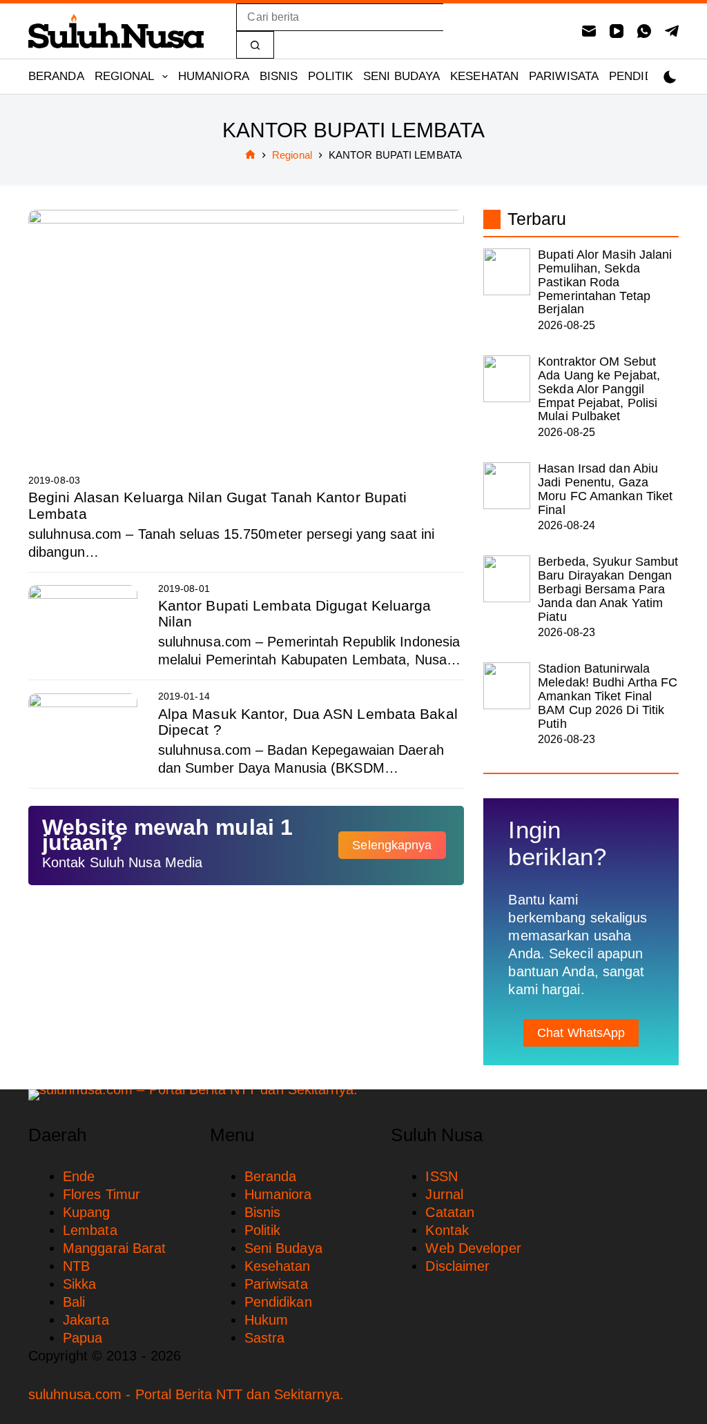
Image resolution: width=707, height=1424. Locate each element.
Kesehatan (484, 76)
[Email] (589, 31)
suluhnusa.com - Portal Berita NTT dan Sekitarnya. (186, 1394)
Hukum (266, 1319)
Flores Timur (101, 1194)
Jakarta (86, 1319)
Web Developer (473, 1248)
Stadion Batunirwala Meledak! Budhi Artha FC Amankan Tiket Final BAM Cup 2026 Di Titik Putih (607, 696)
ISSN (441, 1176)
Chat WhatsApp (581, 1033)
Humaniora (213, 76)
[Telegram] (672, 31)
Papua (83, 1337)
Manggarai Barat (114, 1248)
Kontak (447, 1230)
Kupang (86, 1212)
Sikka (80, 1284)
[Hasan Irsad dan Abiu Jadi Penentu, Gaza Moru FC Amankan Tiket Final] (506, 485)
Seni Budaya (401, 76)
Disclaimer (457, 1266)
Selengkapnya (392, 845)
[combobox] (339, 17)
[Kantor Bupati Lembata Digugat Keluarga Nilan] (82, 625)
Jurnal (444, 1194)
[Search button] (255, 45)
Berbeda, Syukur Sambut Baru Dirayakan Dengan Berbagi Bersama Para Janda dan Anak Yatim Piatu (608, 589)
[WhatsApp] (644, 31)
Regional (125, 76)
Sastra (264, 1337)
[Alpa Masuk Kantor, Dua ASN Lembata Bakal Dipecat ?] (82, 734)
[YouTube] (616, 31)
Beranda (56, 76)
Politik (330, 76)
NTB (76, 1266)
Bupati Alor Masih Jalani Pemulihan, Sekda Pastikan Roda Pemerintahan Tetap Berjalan (605, 282)
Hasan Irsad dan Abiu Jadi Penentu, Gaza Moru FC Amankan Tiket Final (605, 489)
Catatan (449, 1212)
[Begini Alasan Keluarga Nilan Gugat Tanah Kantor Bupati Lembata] (246, 332)
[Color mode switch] (670, 77)
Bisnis (279, 76)
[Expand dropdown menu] (165, 76)
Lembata (90, 1230)
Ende (79, 1176)
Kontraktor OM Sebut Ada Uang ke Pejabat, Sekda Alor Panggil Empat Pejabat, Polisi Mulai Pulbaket (599, 389)
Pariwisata (564, 76)
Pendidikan (644, 76)
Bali (74, 1301)
